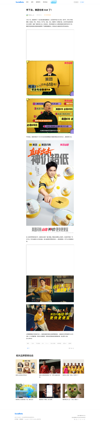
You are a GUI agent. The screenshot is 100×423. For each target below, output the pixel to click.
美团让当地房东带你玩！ (22, 375)
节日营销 (38, 343)
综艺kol (64, 343)
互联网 (69, 343)
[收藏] (69, 348)
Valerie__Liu (31, 15)
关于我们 (16, 419)
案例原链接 (48, 15)
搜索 (77, 2)
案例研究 (38, 2)
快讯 (27, 2)
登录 (83, 2)
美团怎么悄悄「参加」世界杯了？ (71, 375)
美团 (28, 343)
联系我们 (21, 419)
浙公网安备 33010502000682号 (78, 417)
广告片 (32, 343)
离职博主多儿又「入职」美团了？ (71, 399)
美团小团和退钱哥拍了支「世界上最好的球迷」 (49, 376)
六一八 (47, 343)
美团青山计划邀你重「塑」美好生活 (24, 399)
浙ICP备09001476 (81, 415)
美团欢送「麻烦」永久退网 (45, 399)
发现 (32, 2)
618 (43, 343)
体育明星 (59, 343)
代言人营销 (52, 343)
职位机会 (45, 2)
